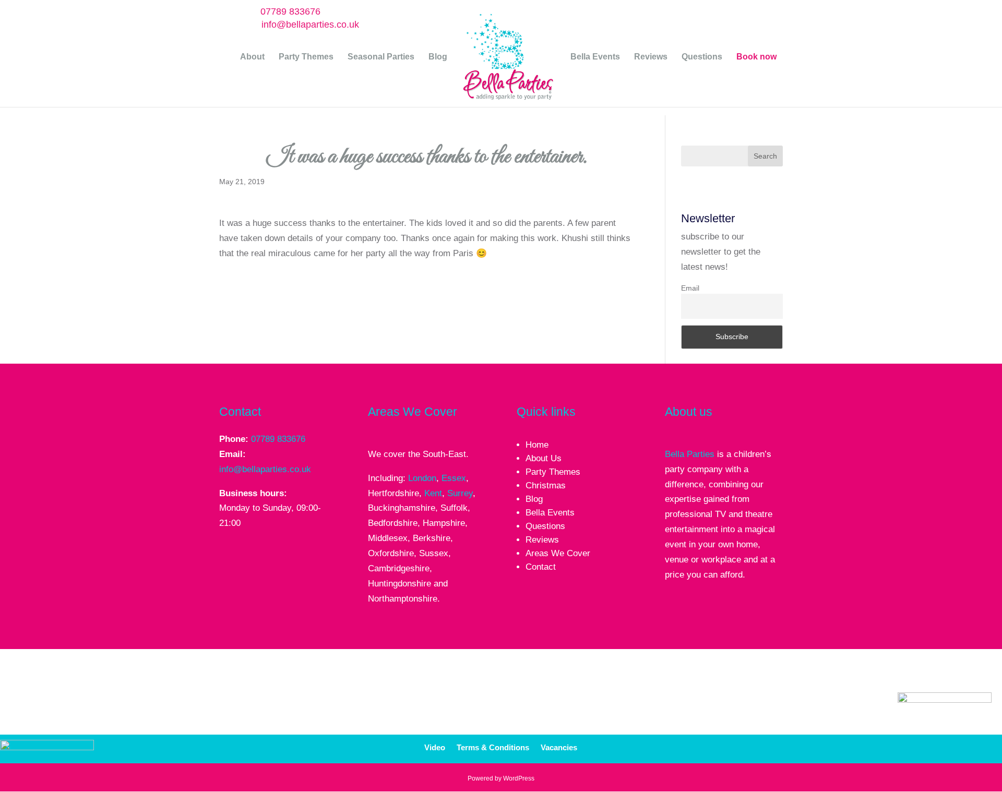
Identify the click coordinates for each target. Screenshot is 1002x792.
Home (537, 445)
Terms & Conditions (493, 748)
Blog (437, 57)
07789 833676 (290, 11)
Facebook (721, 745)
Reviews (650, 57)
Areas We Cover (558, 553)
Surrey (460, 493)
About (252, 57)
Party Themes (306, 57)
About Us (544, 458)
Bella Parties (689, 454)
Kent (433, 493)
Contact (541, 567)
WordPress (518, 778)
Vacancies (559, 748)
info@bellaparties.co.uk (265, 469)
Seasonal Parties (381, 57)
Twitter (746, 745)
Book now (756, 57)
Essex (454, 478)
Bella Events (595, 57)
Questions (702, 57)
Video (434, 748)
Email (690, 288)
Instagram (794, 745)
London (422, 478)
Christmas (546, 485)
